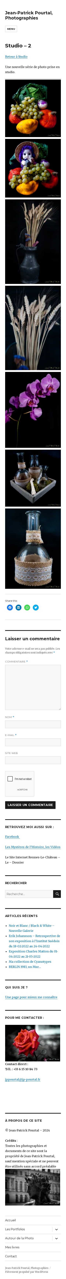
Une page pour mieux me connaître (31, 997)
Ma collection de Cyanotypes (30, 961)
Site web (11, 753)
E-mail (11, 735)
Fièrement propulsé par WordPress (26, 1271)
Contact (11, 1256)
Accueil (10, 1220)
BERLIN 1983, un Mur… (25, 967)
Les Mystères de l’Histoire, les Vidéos (32, 847)
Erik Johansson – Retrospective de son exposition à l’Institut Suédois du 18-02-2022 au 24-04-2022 (34, 941)
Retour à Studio (16, 56)
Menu (11, 28)
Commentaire (16, 661)
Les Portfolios (15, 1229)
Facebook (12, 837)
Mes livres (12, 1247)
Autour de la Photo (19, 1238)
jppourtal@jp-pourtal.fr (22, 1079)
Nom (9, 717)
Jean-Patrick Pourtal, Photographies (29, 15)
